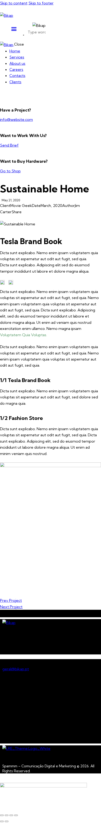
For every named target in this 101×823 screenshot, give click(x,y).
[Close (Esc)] (16, 815)
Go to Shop (10, 171)
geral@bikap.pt (15, 669)
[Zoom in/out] (2, 815)
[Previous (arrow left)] (2, 821)
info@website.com (16, 119)
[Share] (11, 815)
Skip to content (13, 3)
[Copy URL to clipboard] (24, 218)
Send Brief (9, 145)
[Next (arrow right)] (6, 821)
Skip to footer (41, 3)
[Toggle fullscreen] (6, 815)
